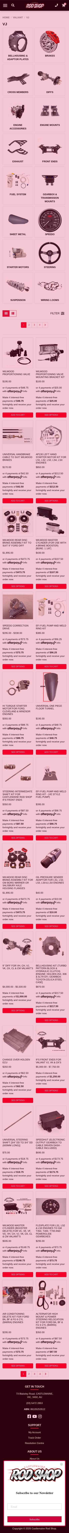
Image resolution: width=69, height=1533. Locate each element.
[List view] (12, 313)
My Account (34, 1432)
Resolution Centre (34, 1443)
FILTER (55, 313)
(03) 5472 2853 (34, 1403)
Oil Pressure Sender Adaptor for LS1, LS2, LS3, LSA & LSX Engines (50, 880)
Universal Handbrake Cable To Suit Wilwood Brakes (17, 457)
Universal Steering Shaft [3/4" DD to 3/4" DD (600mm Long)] (18, 1142)
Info (25, 391)
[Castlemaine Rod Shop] (34, 5)
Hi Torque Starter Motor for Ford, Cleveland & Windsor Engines (16, 710)
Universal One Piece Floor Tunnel (49, 707)
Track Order (34, 1437)
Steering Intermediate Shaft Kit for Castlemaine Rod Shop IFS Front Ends (17, 795)
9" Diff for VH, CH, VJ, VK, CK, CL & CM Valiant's (18, 967)
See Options (51, 415)
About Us (34, 1458)
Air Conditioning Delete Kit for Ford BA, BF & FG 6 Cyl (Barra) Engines (16, 1318)
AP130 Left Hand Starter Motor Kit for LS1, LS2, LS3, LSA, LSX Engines (51, 458)
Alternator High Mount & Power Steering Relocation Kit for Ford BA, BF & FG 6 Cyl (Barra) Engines (49, 1320)
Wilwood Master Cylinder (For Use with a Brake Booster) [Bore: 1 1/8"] (51, 544)
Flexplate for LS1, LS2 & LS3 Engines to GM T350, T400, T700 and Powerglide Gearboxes (50, 1231)
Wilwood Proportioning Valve (16, 373)
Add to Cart (18, 415)
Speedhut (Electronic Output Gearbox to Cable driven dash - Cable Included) (50, 1143)
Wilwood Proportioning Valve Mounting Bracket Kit (50, 374)
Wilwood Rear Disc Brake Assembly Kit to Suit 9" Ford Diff (17, 543)
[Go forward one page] (45, 325)
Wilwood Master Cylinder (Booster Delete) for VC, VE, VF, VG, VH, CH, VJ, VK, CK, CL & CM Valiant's (17, 1231)
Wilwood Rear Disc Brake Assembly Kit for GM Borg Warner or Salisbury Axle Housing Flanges (18, 883)
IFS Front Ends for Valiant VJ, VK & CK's (48, 1061)
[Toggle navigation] (5, 5)
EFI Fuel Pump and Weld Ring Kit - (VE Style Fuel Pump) (51, 794)
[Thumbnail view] (6, 313)
